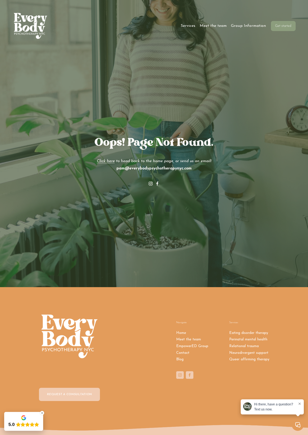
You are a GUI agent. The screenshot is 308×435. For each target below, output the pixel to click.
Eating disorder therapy (248, 333)
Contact (182, 353)
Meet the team (213, 26)
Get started (283, 26)
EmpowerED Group (192, 346)
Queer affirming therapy (249, 359)
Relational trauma (244, 346)
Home (181, 333)
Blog (180, 359)
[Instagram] (151, 183)
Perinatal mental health (248, 339)
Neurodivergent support (248, 353)
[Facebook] (157, 183)
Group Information (248, 26)
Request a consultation (69, 394)
